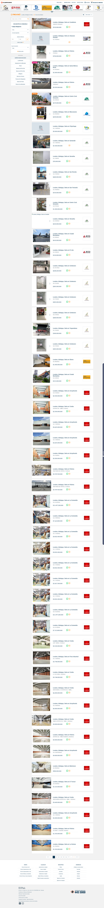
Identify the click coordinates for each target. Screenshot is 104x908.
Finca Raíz (59, 2)
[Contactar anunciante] (69, 27)
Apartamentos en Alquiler (43, 867)
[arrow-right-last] (77, 857)
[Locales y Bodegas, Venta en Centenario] (41, 267)
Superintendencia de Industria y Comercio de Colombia (28, 901)
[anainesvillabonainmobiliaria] (87, 99)
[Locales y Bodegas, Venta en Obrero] (41, 360)
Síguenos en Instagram (61, 880)
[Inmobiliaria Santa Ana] (78, 8)
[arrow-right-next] (74, 857)
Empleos (78, 873)
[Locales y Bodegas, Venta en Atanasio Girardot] (41, 39)
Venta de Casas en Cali (25, 867)
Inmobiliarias (67, 2)
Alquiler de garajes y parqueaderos (43, 878)
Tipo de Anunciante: (14, 46)
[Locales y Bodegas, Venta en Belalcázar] (41, 767)
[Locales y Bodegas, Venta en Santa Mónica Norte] (41, 67)
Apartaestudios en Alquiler (43, 871)
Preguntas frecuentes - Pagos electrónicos (26, 899)
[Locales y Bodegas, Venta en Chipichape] (41, 128)
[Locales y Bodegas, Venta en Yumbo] (41, 407)
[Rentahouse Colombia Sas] (47, 8)
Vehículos (78, 871)
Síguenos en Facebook (61, 878)
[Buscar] (28, 19)
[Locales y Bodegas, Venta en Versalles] (41, 157)
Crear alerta (20, 51)
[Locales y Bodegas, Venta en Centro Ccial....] (41, 99)
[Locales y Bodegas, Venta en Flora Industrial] (41, 657)
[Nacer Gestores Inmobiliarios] (67, 8)
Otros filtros (20, 42)
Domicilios (61, 871)
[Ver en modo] (83, 14)
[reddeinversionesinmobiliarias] (87, 53)
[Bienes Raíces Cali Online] (88, 8)
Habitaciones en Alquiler (43, 873)
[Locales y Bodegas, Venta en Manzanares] (41, 113)
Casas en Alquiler (43, 869)
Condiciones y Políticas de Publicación (25, 892)
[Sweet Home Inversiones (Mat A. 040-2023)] (36, 8)
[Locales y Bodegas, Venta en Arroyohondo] (41, 392)
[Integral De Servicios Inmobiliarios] (26, 8)
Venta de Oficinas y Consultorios (25, 873)
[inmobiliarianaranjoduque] (87, 114)
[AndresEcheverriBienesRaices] (87, 143)
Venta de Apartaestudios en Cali (25, 871)
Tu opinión (103, 453)
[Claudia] (5, 8)
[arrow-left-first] (48, 857)
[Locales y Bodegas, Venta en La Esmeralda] (41, 501)
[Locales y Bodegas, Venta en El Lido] (41, 251)
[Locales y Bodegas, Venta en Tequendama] (41, 329)
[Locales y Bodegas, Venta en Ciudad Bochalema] (41, 235)
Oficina (61, 867)
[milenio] (87, 361)
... (71, 857)
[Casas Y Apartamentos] (98, 8)
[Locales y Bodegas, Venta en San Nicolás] (41, 173)
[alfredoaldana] (87, 24)
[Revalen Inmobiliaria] (16, 8)
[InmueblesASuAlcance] (87, 128)
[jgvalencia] (87, 268)
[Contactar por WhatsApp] (67, 27)
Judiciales (78, 878)
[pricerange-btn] (27, 39)
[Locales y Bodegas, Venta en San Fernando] (41, 188)
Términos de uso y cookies (23, 897)
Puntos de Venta (61, 869)
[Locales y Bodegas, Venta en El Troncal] (41, 782)
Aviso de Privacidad (22, 895)
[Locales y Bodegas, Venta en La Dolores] (41, 845)
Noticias (74, 2)
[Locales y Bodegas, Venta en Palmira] (41, 52)
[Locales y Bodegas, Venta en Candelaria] (41, 23)
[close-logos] (52, 11)
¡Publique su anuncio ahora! (78, 867)
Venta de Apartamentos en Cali (25, 869)
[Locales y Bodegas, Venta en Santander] (41, 141)
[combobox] (20, 19)
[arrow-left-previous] (51, 857)
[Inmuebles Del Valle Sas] (57, 8)
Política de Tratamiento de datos (24, 893)
